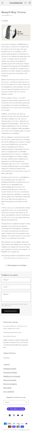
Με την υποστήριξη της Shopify (22, 429)
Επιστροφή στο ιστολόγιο (17, 265)
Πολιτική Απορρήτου (10, 384)
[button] (2, 3)
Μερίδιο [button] (6, 21)
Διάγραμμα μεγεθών (9, 368)
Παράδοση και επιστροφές (11, 376)
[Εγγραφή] (26, 402)
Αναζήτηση (6, 358)
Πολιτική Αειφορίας (9, 380)
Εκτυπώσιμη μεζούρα (10, 372)
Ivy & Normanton (10, 429)
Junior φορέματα (8, 391)
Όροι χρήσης (7, 388)
